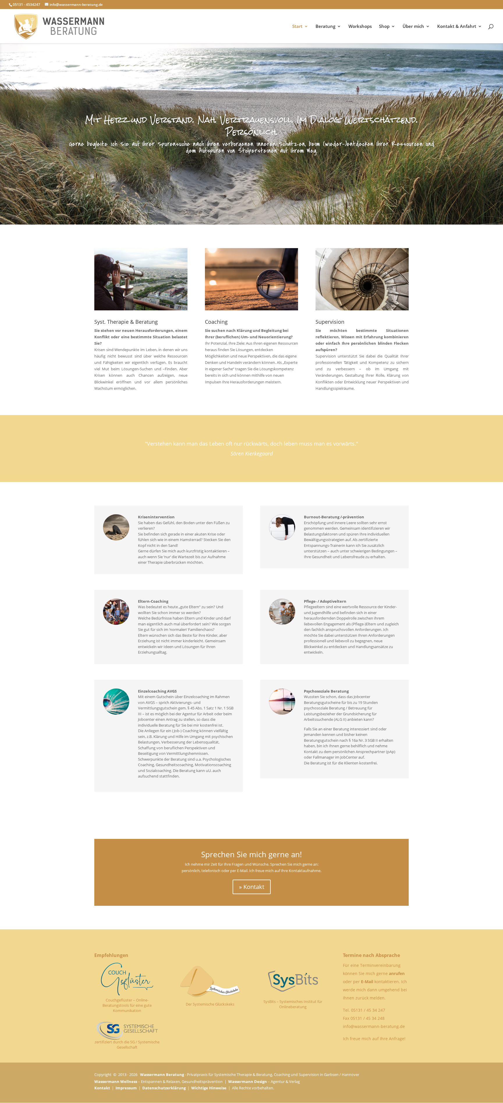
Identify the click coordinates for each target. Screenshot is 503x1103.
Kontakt (102, 1087)
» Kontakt (251, 887)
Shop (384, 26)
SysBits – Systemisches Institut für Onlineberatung (292, 1004)
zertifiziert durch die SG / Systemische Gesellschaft (127, 1044)
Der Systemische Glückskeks (210, 1004)
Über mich (413, 26)
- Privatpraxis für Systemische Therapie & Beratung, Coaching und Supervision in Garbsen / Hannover (249, 1074)
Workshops (360, 26)
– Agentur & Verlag (264, 1081)
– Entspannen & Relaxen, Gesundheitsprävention (158, 1081)
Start (297, 26)
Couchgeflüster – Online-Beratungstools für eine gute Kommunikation (127, 1005)
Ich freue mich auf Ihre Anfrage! (374, 1038)
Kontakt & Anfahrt (456, 26)
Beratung (325, 26)
